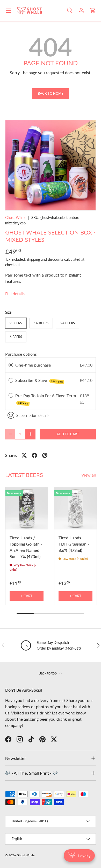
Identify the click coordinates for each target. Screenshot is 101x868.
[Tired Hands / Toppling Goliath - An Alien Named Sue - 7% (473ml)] (26, 508)
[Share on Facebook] (34, 455)
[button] (92, 10)
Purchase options (21, 354)
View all (88, 474)
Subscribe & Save (39, 380)
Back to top (48, 673)
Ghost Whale (15, 217)
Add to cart (67, 434)
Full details (15, 293)
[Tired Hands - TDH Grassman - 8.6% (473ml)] (75, 508)
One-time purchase (33, 364)
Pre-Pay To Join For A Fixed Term (46, 399)
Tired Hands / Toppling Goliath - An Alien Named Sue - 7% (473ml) (26, 547)
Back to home (50, 93)
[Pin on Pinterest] (45, 455)
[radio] (11, 365)
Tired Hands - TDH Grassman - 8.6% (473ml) (74, 544)
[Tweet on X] (24, 455)
